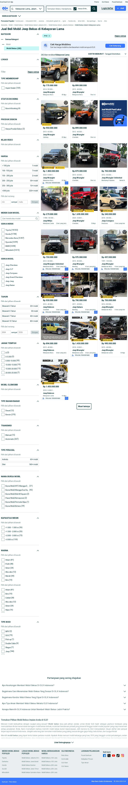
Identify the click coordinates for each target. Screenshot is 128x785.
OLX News (64, 766)
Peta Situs (64, 755)
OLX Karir (64, 763)
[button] (6, 2)
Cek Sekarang (115, 46)
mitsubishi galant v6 (53, 21)
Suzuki (4, 769)
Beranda (4, 25)
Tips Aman (85, 763)
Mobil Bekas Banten (29, 765)
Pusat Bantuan (86, 755)
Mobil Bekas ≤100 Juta (49, 758)
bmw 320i (81, 21)
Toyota (4, 758)
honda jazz (19, 21)
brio (105, 21)
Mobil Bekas (18, 25)
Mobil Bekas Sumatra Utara (31, 772)
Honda (4, 765)
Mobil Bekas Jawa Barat (30, 761)
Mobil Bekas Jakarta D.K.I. (30, 758)
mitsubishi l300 (31, 21)
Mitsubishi (5, 772)
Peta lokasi (13, 782)
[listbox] (49, 36)
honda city (72, 21)
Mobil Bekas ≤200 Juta (49, 765)
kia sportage (91, 21)
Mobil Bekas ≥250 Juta (49, 772)
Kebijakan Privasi (87, 759)
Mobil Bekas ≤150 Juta (49, 761)
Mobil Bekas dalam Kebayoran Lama (87, 25)
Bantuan (5, 782)
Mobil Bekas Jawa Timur (30, 769)
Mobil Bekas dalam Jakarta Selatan (61, 25)
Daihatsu (5, 761)
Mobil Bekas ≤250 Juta (49, 769)
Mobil (11, 25)
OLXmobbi (64, 759)
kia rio (100, 21)
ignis (64, 21)
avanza (41, 21)
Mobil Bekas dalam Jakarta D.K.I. (36, 25)
